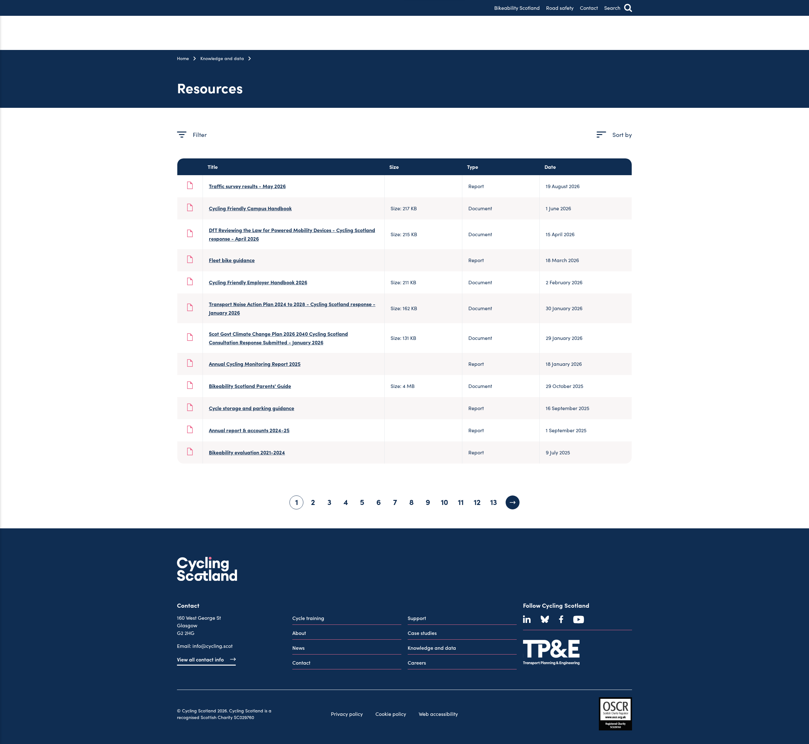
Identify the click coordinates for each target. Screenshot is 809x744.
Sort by (622, 134)
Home (183, 58)
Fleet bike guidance (232, 259)
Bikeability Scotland (517, 7)
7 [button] (395, 501)
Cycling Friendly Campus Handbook (250, 208)
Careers (417, 662)
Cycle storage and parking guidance (251, 407)
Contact (589, 7)
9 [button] (428, 501)
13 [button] (493, 501)
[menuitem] (346, 619)
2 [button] (313, 501)
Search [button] (612, 7)
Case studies (422, 632)
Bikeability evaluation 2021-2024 (247, 452)
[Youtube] (578, 619)
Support (417, 617)
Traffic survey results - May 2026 (247, 185)
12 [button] (477, 501)
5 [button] (362, 501)
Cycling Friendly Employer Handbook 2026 (258, 282)
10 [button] (444, 501)
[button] (513, 502)
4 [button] (346, 501)
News (298, 647)
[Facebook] (561, 619)
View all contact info (200, 659)
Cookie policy (390, 713)
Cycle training (308, 617)
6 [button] (378, 501)
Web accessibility (438, 713)
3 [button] (329, 501)
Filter (200, 134)
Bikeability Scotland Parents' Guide (250, 385)
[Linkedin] (527, 619)
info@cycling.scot (212, 646)
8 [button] (411, 501)
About (299, 632)
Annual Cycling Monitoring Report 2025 (255, 363)
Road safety (560, 7)
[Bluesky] (545, 619)
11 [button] (461, 501)
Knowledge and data (222, 58)
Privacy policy (347, 713)
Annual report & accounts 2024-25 (249, 430)
